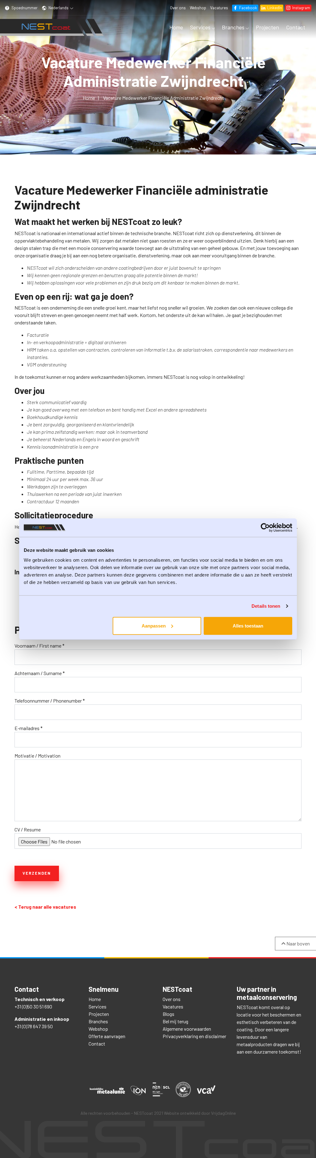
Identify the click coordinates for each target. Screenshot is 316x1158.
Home (176, 27)
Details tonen (266, 606)
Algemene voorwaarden (187, 1029)
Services (201, 27)
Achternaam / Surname (40, 673)
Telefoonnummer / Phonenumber (50, 701)
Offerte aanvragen (107, 1036)
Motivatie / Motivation (37, 756)
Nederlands (58, 7)
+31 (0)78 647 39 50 (34, 1026)
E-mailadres (29, 728)
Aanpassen (154, 625)
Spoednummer (24, 7)
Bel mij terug (175, 1021)
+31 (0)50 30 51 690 (33, 1006)
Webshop (198, 7)
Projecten (267, 27)
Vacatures (219, 7)
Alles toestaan (248, 625)
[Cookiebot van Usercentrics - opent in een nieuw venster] (265, 527)
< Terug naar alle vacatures (45, 907)
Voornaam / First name (39, 646)
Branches (234, 27)
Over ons (178, 7)
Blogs (168, 1014)
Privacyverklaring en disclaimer (194, 1036)
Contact (295, 27)
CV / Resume (28, 829)
